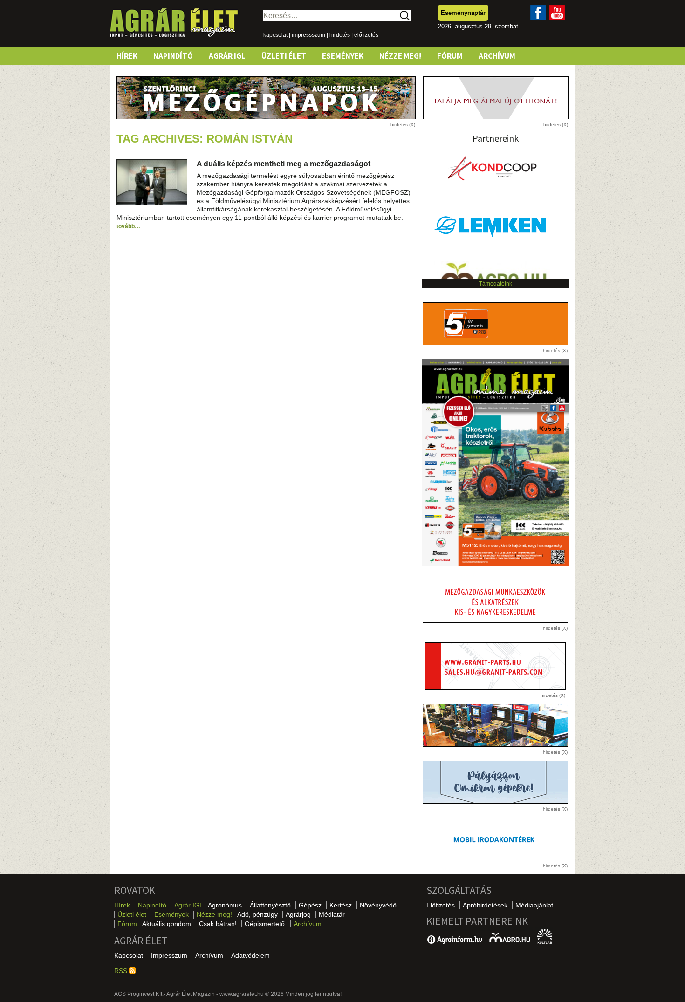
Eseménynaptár (463, 12)
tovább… (128, 226)
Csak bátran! (218, 923)
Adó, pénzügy (257, 914)
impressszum (308, 35)
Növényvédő (378, 905)
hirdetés (339, 35)
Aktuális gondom (166, 923)
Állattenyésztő (270, 905)
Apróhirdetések (485, 905)
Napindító (173, 56)
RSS (121, 971)
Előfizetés (440, 905)
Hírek (126, 56)
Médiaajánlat (534, 905)
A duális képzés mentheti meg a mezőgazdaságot (283, 164)
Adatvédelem (250, 955)
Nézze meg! (400, 56)
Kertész (340, 905)
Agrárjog (298, 914)
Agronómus (225, 905)
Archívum (497, 56)
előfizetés (366, 35)
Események (342, 56)
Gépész (310, 905)
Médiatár (332, 914)
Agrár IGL (227, 56)
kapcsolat (275, 35)
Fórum (450, 56)
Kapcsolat (128, 955)
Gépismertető (265, 923)
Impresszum (169, 955)
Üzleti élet (283, 56)
